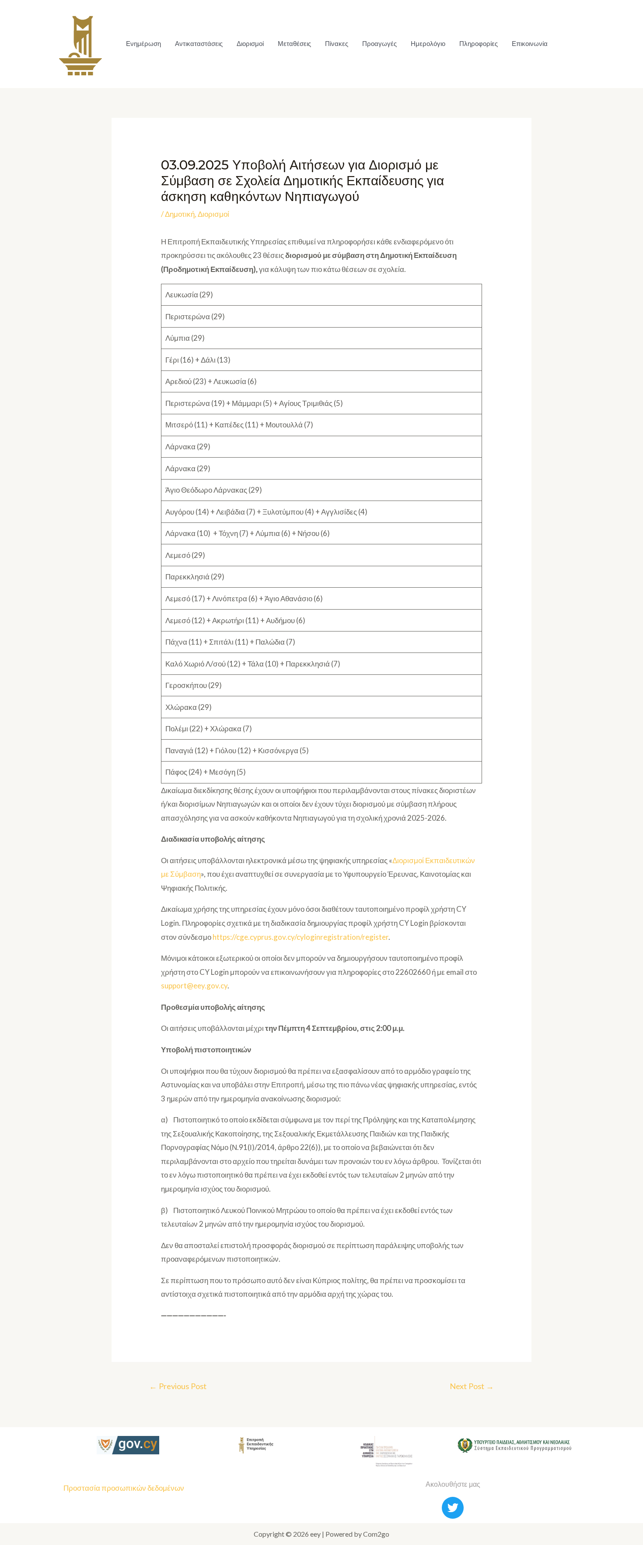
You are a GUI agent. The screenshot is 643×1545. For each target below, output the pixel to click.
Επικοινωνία (530, 43)
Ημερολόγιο (428, 43)
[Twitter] (453, 1508)
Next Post (472, 1386)
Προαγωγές (379, 43)
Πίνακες (336, 43)
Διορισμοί (250, 43)
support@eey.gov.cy (194, 985)
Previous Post (177, 1386)
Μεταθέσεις (294, 43)
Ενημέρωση (143, 43)
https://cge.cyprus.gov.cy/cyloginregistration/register (300, 937)
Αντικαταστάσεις (199, 43)
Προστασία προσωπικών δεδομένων (123, 1487)
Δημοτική (180, 214)
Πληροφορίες (478, 43)
